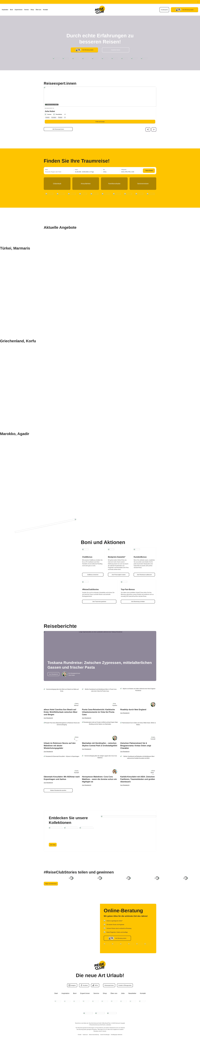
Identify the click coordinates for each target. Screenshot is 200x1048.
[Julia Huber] (64, 674)
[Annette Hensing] (76, 738)
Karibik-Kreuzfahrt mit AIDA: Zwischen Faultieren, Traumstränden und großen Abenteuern (137, 779)
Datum (76, 169)
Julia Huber (50, 111)
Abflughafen (123, 169)
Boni (11, 9)
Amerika (47, 117)
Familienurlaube (114, 183)
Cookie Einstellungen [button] (105, 1034)
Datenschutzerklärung (94, 1034)
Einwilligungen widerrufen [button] (116, 1034)
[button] (148, 129)
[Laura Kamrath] (153, 738)
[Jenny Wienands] (76, 705)
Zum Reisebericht (48, 718)
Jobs (123, 993)
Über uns (38, 9)
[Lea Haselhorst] (114, 705)
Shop (32, 9)
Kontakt (45, 9)
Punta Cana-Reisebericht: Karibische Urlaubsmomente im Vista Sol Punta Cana (98, 712)
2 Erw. (105, 172)
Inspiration (5, 9)
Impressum (85, 1034)
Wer (104, 169)
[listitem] (48, 114)
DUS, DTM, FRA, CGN (127, 172)
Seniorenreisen (143, 183)
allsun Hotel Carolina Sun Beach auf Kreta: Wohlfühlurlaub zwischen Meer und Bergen (60, 712)
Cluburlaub (57, 183)
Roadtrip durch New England (133, 709)
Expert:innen (18, 9)
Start (56, 993)
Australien (53, 117)
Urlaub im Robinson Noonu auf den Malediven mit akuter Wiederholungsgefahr (60, 745)
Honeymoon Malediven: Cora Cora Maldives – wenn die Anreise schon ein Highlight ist (99, 779)
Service (26, 9)
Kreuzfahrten (86, 183)
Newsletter (132, 993)
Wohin (46, 169)
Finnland (60, 117)
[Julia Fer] (114, 771)
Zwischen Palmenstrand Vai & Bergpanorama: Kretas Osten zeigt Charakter (135, 745)
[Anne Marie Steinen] (153, 772)
